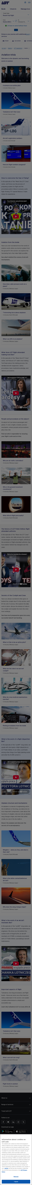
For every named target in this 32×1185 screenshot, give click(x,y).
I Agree (16, 1181)
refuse (6, 1168)
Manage (16, 1176)
